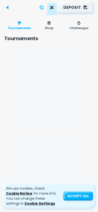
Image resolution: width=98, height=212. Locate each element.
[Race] (51, 7)
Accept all (78, 195)
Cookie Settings (39, 203)
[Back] (7, 7)
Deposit (72, 7)
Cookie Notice (19, 193)
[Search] (41, 7)
